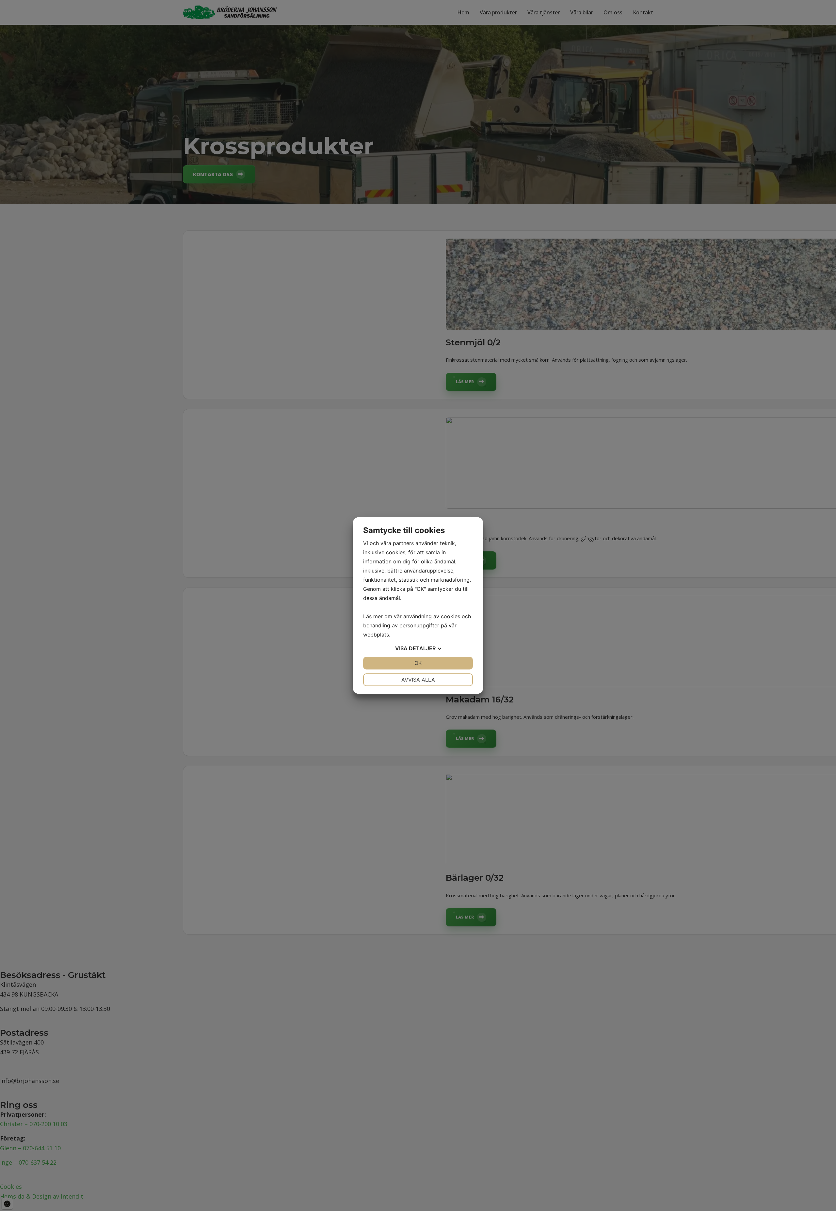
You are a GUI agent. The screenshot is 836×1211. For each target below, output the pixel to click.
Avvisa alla (418, 679)
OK (418, 663)
